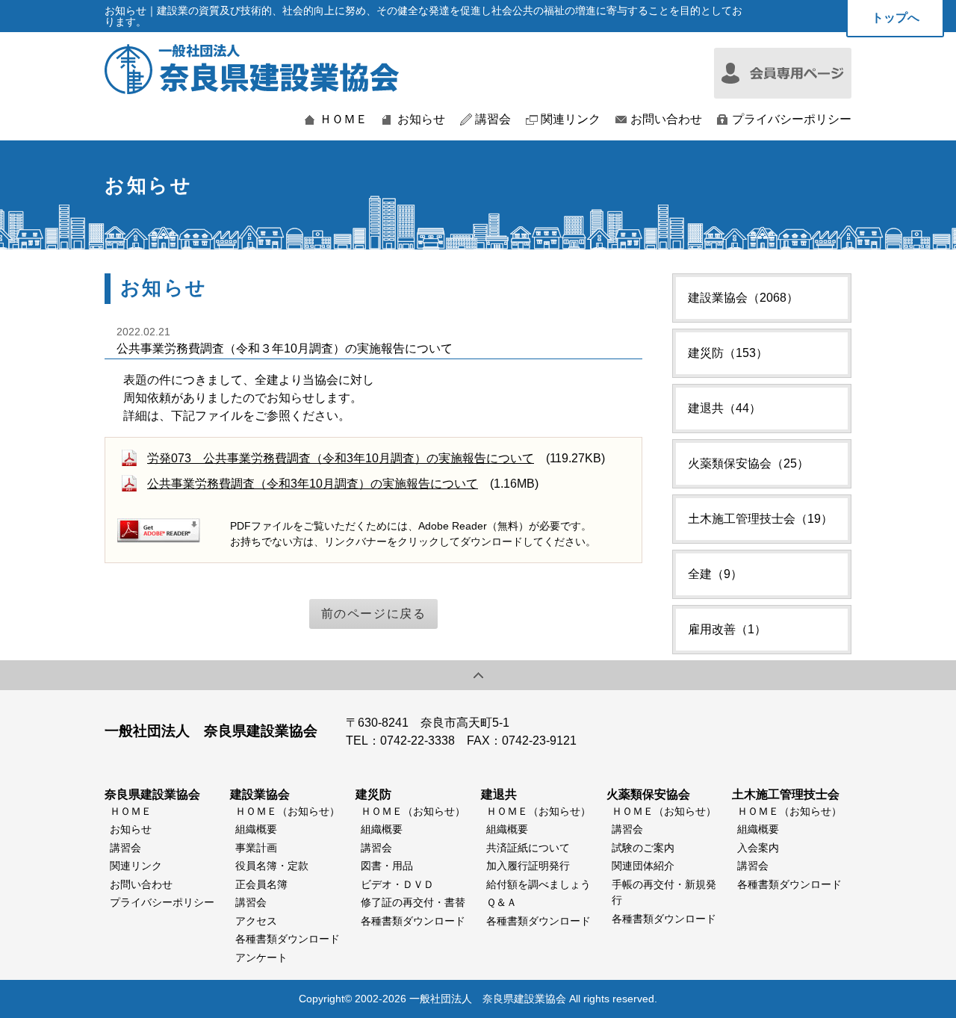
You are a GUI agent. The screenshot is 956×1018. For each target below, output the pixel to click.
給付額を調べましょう (538, 884)
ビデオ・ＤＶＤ (397, 884)
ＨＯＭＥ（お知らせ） (287, 811)
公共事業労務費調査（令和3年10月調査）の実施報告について (312, 483)
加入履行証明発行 (528, 866)
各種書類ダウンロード (287, 939)
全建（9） (715, 574)
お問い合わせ (666, 119)
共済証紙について (528, 848)
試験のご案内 (643, 848)
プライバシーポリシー (791, 119)
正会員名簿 (261, 884)
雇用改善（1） (727, 629)
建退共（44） (724, 408)
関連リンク (570, 119)
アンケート (261, 957)
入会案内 (758, 848)
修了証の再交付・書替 (413, 902)
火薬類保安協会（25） (748, 463)
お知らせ (421, 119)
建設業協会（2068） (743, 297)
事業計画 (256, 848)
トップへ (895, 17)
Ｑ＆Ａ (501, 902)
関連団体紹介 (643, 866)
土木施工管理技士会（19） (760, 518)
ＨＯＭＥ (343, 119)
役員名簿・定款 (271, 866)
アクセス (256, 921)
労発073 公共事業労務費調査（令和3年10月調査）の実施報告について (340, 458)
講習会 (493, 119)
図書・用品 (387, 866)
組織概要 (256, 829)
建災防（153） (728, 353)
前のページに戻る (373, 613)
